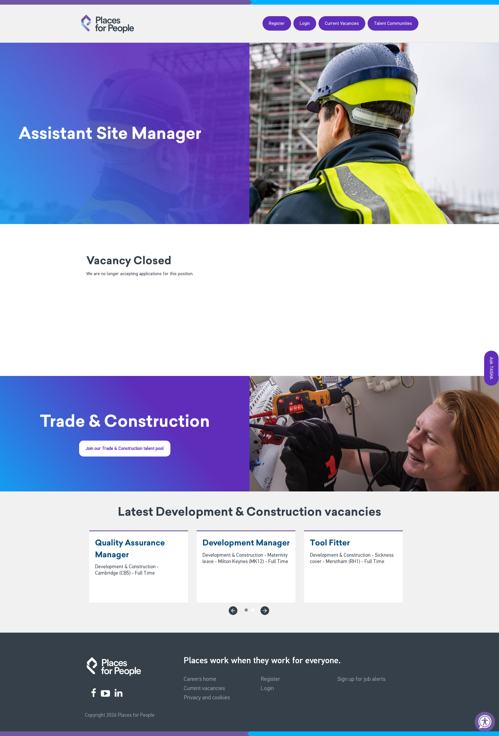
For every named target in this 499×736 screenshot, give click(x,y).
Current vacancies (204, 688)
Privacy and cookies (207, 697)
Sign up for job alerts (361, 678)
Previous (232, 609)
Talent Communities (393, 23)
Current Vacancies (342, 23)
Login (305, 23)
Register (277, 23)
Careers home (200, 678)
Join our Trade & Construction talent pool (125, 448)
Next (264, 609)
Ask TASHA (491, 368)
